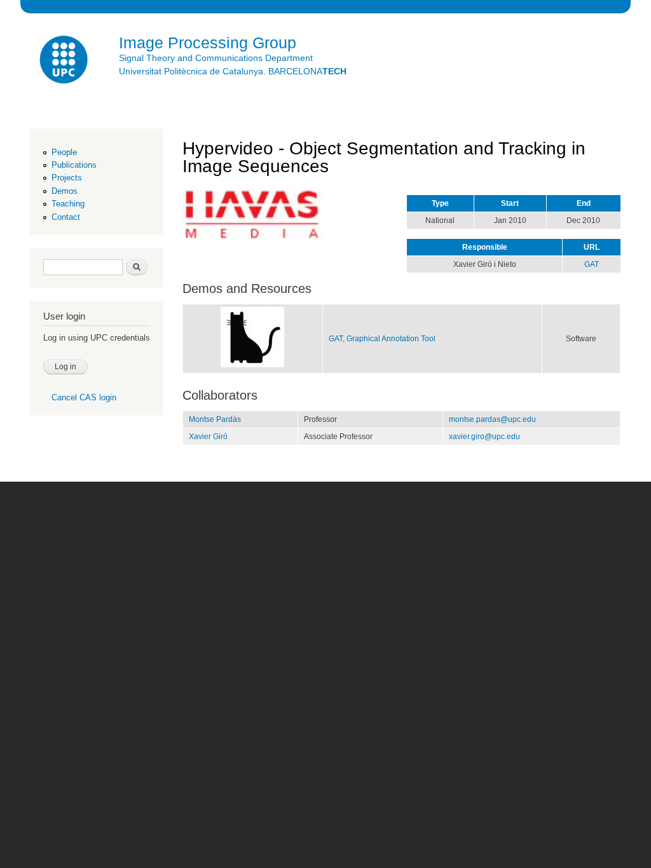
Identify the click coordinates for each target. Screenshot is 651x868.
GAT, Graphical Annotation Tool (382, 338)
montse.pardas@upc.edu (492, 419)
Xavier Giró (208, 436)
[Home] (64, 61)
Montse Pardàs (215, 419)
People (64, 152)
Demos (64, 191)
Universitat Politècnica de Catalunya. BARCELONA (232, 71)
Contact (65, 217)
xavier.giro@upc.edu (484, 436)
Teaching (68, 203)
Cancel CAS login (83, 397)
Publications (74, 165)
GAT (591, 264)
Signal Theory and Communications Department (216, 58)
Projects (66, 177)
